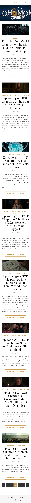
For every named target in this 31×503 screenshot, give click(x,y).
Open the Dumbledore (15, 77)
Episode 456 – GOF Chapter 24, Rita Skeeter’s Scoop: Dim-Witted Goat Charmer (15, 282)
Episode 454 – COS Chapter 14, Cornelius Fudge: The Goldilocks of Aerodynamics (15, 399)
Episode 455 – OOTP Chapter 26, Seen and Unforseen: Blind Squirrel (15, 344)
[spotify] (18, 500)
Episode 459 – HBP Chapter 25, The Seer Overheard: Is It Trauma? (15, 103)
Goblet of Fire (21, 154)
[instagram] (15, 500)
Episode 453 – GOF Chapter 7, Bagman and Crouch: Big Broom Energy (15, 453)
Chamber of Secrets (9, 390)
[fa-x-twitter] (12, 500)
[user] (20, 500)
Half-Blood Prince (22, 95)
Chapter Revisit (10, 37)
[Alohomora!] (15, 13)
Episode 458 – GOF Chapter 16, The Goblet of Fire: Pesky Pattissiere (15, 162)
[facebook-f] (10, 500)
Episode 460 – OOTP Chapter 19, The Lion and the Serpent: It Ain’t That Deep (15, 46)
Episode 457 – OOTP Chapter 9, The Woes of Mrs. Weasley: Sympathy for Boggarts (15, 222)
